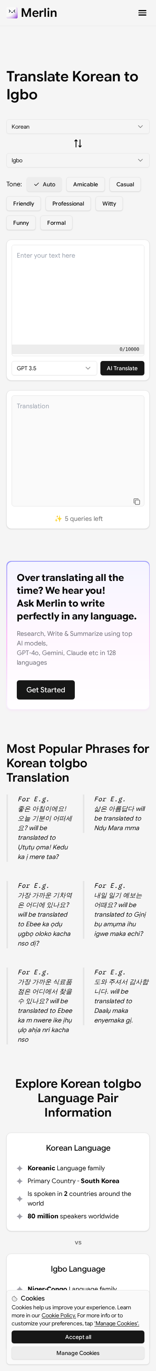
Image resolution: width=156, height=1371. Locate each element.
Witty (109, 203)
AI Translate (122, 368)
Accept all (78, 1337)
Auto (49, 184)
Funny (21, 222)
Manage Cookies (78, 1353)
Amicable (85, 184)
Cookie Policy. (59, 1315)
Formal (56, 222)
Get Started (45, 690)
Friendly (23, 203)
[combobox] (78, 126)
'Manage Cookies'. (116, 1323)
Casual (125, 184)
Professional (68, 203)
